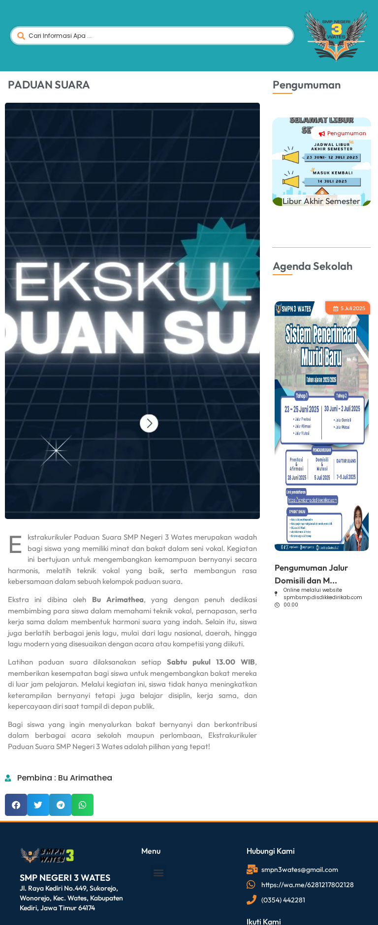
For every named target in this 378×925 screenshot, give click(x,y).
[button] (16, 805)
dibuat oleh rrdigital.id (23, 833)
